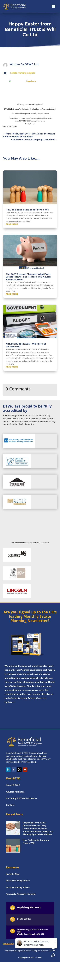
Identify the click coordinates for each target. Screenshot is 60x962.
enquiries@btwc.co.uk (29, 907)
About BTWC (13, 785)
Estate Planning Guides (18, 880)
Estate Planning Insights (22, 72)
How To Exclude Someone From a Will (27, 209)
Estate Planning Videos (18, 887)
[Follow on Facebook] (14, 769)
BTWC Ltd (32, 64)
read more (12, 224)
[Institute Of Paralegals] (17, 508)
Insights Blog (12, 874)
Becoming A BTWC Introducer (21, 798)
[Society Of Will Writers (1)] (19, 447)
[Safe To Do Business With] (17, 467)
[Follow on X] (19, 769)
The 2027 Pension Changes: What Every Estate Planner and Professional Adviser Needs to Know (28, 277)
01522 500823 (24, 919)
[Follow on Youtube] (25, 769)
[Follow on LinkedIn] (8, 769)
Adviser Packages (15, 791)
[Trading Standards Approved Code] (17, 488)
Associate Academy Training (20, 893)
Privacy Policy (8, 943)
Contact (10, 804)
